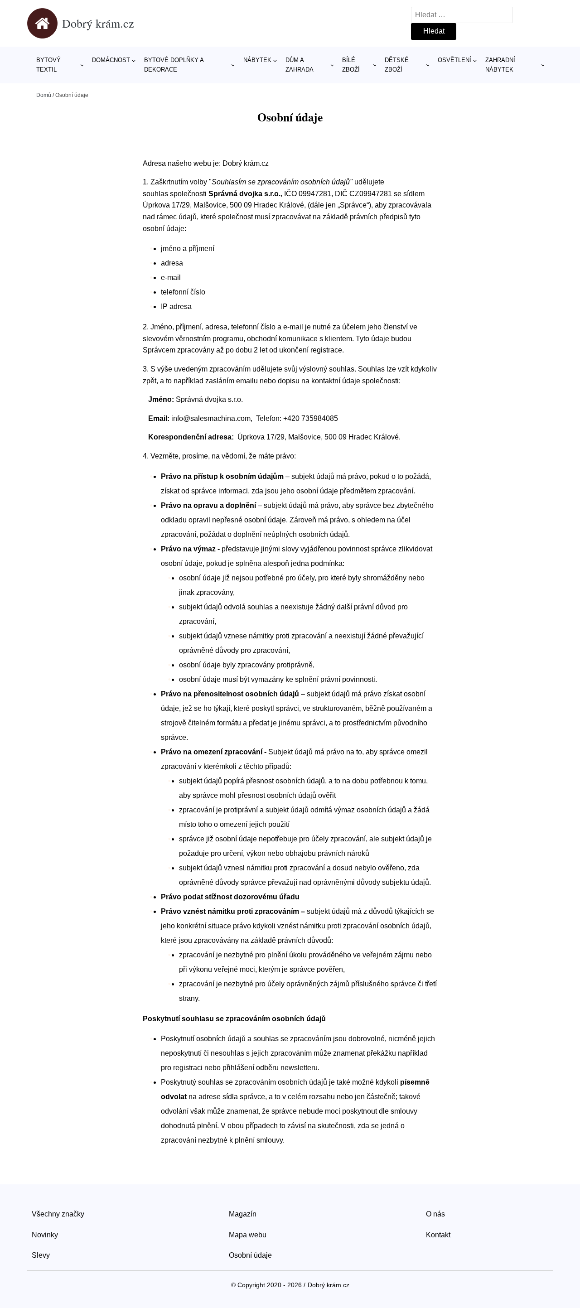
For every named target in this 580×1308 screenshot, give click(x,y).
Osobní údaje (250, 1255)
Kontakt (438, 1235)
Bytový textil (48, 65)
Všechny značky (58, 1214)
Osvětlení (454, 60)
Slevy (41, 1255)
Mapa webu (247, 1235)
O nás (435, 1214)
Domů (43, 95)
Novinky (45, 1235)
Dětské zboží (397, 65)
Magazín (242, 1214)
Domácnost (111, 60)
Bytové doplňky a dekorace (173, 65)
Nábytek (257, 60)
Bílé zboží (351, 65)
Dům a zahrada (299, 65)
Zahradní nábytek (500, 65)
